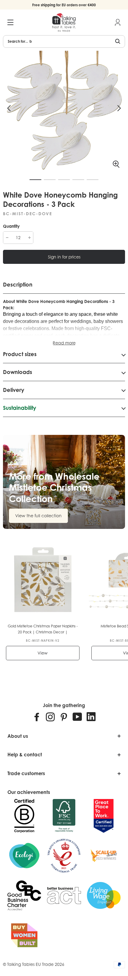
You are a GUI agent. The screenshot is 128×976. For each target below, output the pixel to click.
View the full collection (38, 515)
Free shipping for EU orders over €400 (64, 5)
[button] (9, 108)
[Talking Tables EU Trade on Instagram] (50, 716)
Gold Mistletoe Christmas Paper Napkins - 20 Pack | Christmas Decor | (43, 629)
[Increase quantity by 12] (29, 238)
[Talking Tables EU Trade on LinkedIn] (91, 716)
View (43, 652)
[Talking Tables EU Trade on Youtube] (77, 716)
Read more (64, 342)
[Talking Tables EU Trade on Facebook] (36, 716)
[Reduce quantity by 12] (7, 238)
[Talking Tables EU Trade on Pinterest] (63, 716)
